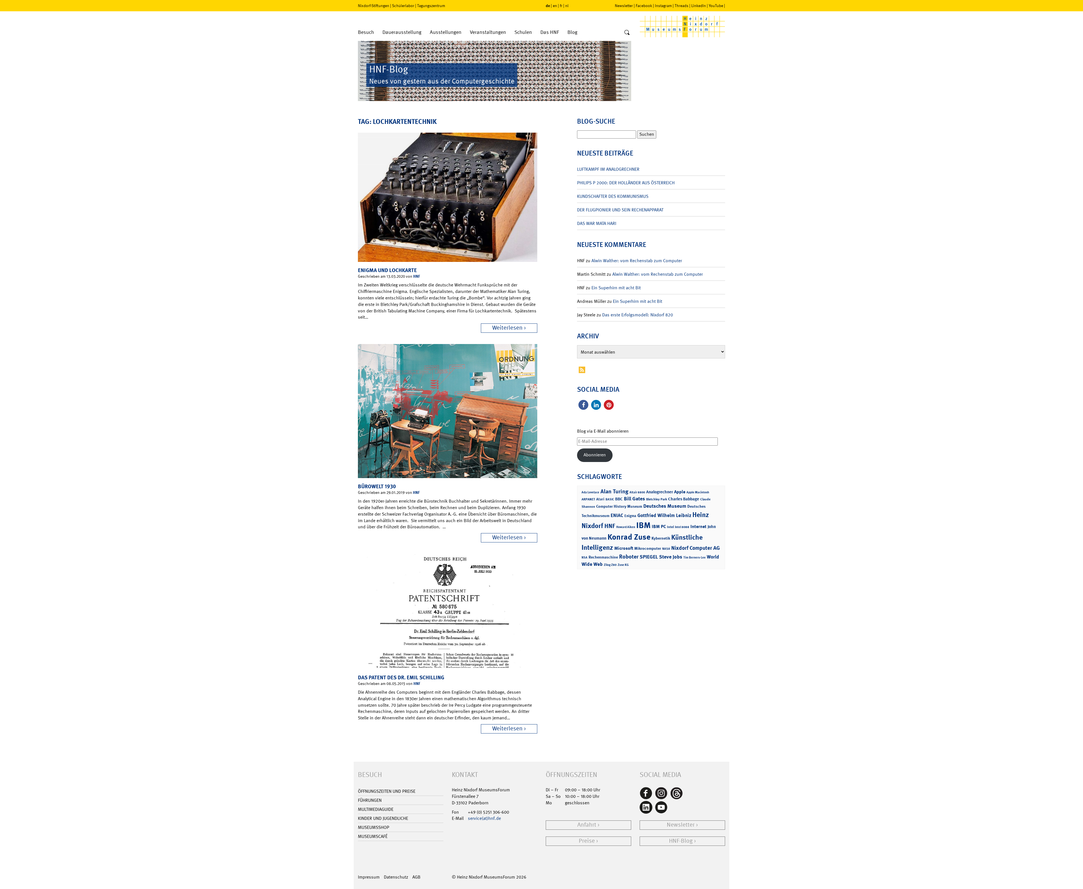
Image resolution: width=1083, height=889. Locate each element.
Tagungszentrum (431, 5)
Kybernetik (660, 538)
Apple (679, 492)
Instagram (663, 5)
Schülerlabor (403, 5)
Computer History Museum (619, 506)
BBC (619, 499)
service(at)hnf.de (484, 818)
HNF (416, 276)
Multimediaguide (375, 809)
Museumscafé (373, 836)
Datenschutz (396, 877)
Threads (681, 5)
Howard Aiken (625, 527)
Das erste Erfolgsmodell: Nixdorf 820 (637, 315)
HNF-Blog (681, 841)
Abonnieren (595, 455)
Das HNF (549, 32)
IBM (643, 525)
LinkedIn (698, 5)
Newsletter (624, 5)
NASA (666, 549)
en (555, 5)
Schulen (523, 32)
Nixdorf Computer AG (695, 547)
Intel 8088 (682, 527)
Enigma (630, 515)
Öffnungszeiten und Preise (386, 791)
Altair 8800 (637, 492)
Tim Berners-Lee (694, 557)
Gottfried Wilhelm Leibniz (664, 515)
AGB (416, 877)
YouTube (716, 5)
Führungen (370, 800)
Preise (587, 841)
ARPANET (588, 499)
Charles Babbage (683, 499)
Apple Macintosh (697, 492)
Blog (572, 32)
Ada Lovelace (590, 492)
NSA (584, 557)
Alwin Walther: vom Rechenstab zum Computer (636, 261)
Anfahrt (586, 825)
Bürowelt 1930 (377, 486)
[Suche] (627, 32)
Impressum (369, 877)
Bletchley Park (656, 499)
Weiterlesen (507, 328)
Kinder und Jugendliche (383, 818)
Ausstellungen (445, 32)
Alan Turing (614, 491)
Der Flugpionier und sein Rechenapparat (620, 210)
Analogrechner (659, 492)
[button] (583, 405)
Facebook (644, 5)
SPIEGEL (649, 556)
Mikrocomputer (647, 548)
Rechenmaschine (603, 557)
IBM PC (659, 526)
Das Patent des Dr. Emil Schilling (401, 677)
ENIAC (617, 515)
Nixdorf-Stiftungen (373, 5)
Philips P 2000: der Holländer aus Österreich (626, 183)
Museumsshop (373, 827)
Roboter (629, 556)
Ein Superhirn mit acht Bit (616, 288)
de (548, 5)
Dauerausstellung (401, 32)
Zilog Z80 (610, 565)
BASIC (610, 499)
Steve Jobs (670, 556)
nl (567, 5)
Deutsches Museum (664, 506)
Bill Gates (634, 498)
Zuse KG (623, 565)
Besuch (366, 32)
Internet (698, 526)
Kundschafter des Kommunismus (612, 196)
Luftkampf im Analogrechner (608, 169)
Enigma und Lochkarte (387, 270)
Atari (600, 499)
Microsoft (623, 548)
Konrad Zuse (628, 537)
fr (561, 5)
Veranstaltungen (488, 32)
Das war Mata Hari (596, 223)
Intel (670, 527)
